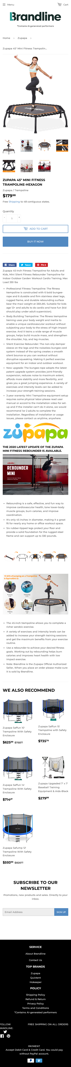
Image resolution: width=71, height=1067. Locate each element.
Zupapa (22, 38)
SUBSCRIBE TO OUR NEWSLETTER (35, 885)
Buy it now (35, 241)
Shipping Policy (35, 994)
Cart (65, 4)
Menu (10, 4)
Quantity (8, 211)
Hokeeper (36, 982)
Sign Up (61, 912)
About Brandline (35, 953)
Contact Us (35, 960)
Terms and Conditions (35, 1007)
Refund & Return (35, 999)
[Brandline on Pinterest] (8, 1036)
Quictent (35, 977)
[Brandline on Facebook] (2, 1036)
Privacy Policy (35, 1003)
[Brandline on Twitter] (5, 1032)
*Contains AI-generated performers (35, 1012)
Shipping (14, 201)
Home (6, 38)
